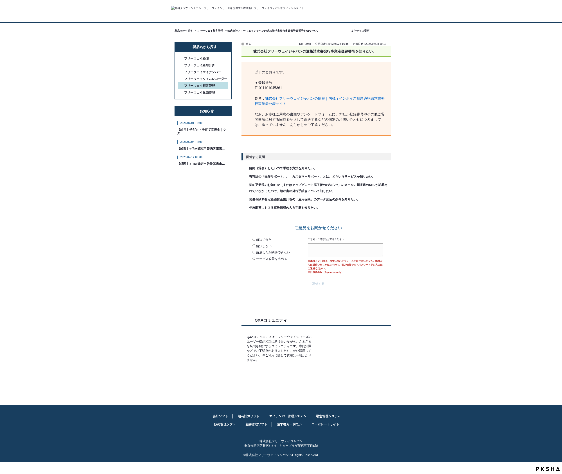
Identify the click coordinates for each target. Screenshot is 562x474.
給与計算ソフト (248, 416)
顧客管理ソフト (256, 424)
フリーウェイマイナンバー (202, 72)
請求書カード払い (289, 424)
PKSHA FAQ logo (548, 469)
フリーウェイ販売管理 (199, 92)
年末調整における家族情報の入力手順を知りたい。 (284, 207)
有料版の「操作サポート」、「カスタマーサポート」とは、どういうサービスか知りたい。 (312, 176)
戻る (248, 43)
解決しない (264, 246)
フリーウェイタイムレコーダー (205, 79)
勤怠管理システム (328, 416)
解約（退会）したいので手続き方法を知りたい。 (283, 168)
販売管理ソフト (225, 424)
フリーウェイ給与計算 (199, 65)
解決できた (264, 239)
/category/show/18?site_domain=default (181, 79)
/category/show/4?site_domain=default (181, 65)
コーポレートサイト (325, 424)
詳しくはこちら (280, 373)
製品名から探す (184, 30)
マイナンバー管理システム (287, 416)
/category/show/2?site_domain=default (181, 58)
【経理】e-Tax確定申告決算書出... (201, 148)
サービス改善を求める (271, 258)
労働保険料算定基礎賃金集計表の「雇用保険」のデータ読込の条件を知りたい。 (304, 199)
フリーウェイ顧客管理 (210, 30)
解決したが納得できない (273, 252)
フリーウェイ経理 (196, 58)
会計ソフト (220, 416)
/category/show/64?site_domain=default (181, 72)
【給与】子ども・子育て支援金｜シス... (201, 131)
